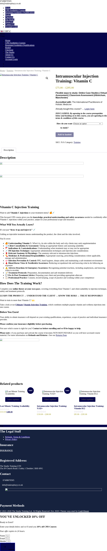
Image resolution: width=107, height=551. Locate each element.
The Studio (9, 20)
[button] (47, 78)
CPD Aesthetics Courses (15, 10)
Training (10, 71)
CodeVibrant (83, 511)
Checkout (9, 17)
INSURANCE (6, 450)
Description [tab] (9, 150)
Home (7, 8)
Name (2, 536)
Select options (13, 399)
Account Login (11, 27)
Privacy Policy (11, 439)
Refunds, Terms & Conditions (17, 437)
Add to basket (65, 134)
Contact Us (9, 24)
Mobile (3, 541)
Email (2, 538)
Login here (89, 109)
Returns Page (61, 335)
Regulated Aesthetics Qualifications (19, 13)
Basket (8, 15)
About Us (9, 22)
